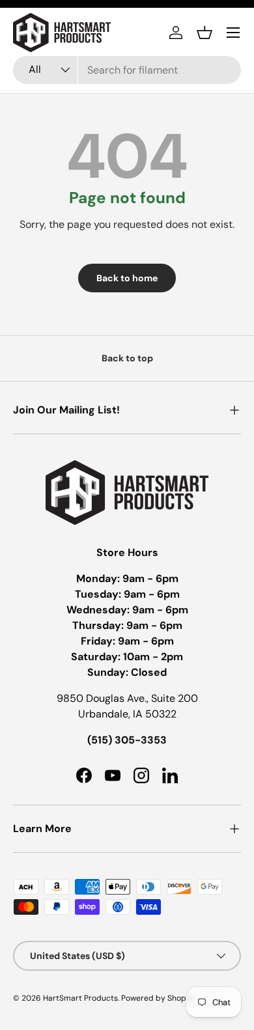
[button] (204, 32)
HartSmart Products (80, 998)
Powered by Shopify (158, 998)
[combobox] (127, 70)
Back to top (127, 358)
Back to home (127, 278)
